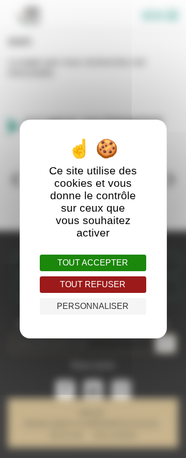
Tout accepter (92, 262)
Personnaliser (93, 306)
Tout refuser (93, 284)
